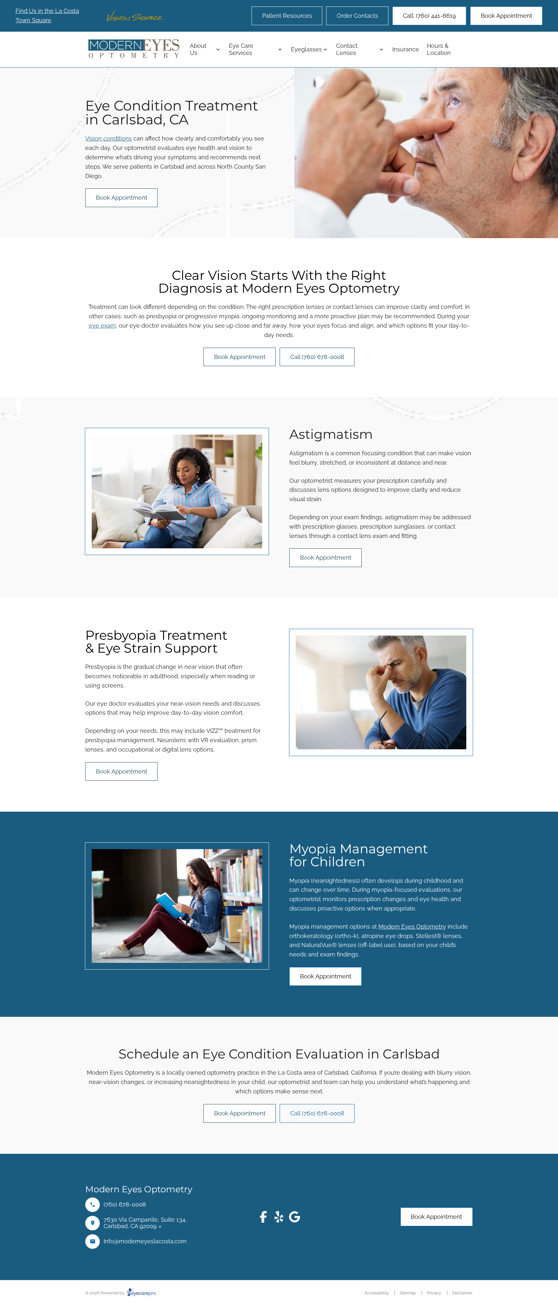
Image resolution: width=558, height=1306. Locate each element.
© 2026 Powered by (105, 1292)
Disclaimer (462, 1292)
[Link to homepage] (133, 49)
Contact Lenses (346, 49)
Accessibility (377, 1292)
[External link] (294, 1217)
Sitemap (408, 1292)
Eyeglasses (306, 49)
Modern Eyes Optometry (412, 926)
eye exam (102, 325)
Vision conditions (108, 138)
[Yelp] (279, 1217)
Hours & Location (439, 49)
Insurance (405, 49)
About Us (198, 49)
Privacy (434, 1292)
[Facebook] (263, 1217)
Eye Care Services (241, 49)
